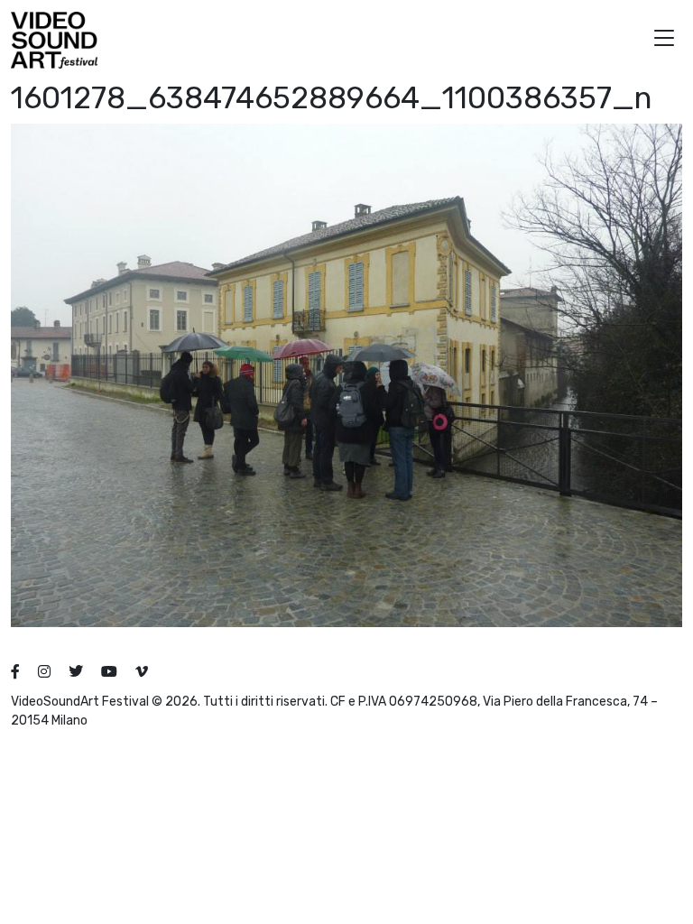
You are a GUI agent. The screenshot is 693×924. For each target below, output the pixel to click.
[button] (664, 40)
